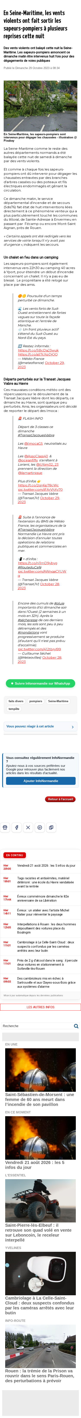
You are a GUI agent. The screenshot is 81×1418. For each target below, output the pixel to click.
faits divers (16, 701)
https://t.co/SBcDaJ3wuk (38, 350)
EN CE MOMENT (18, 1112)
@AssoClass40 (36, 456)
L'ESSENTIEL (15, 1175)
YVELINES (13, 1248)
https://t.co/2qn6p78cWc (38, 485)
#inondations (28, 632)
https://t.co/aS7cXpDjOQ (38, 354)
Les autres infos (40, 1007)
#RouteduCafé (29, 567)
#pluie (59, 603)
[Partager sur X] (28, 827)
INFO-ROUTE (15, 1320)
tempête (14, 708)
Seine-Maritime (58, 701)
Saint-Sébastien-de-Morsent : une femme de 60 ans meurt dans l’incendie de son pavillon (39, 1099)
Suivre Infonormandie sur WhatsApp (42, 683)
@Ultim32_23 (47, 464)
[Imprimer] (5, 827)
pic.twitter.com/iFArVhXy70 (40, 490)
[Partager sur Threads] (40, 827)
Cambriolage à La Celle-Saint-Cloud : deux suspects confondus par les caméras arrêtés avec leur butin (39, 1305)
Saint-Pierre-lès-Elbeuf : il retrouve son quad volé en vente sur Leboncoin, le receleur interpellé (38, 1232)
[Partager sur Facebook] (17, 827)
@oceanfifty (28, 460)
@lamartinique (30, 473)
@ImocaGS (33, 443)
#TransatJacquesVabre (36, 435)
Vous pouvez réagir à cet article (30, 726)
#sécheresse (27, 620)
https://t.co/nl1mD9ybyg (37, 563)
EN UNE (11, 1044)
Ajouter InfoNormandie (41, 781)
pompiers (35, 701)
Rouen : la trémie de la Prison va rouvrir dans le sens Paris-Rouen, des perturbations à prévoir (39, 1376)
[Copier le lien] (51, 827)
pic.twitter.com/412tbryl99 (39, 649)
